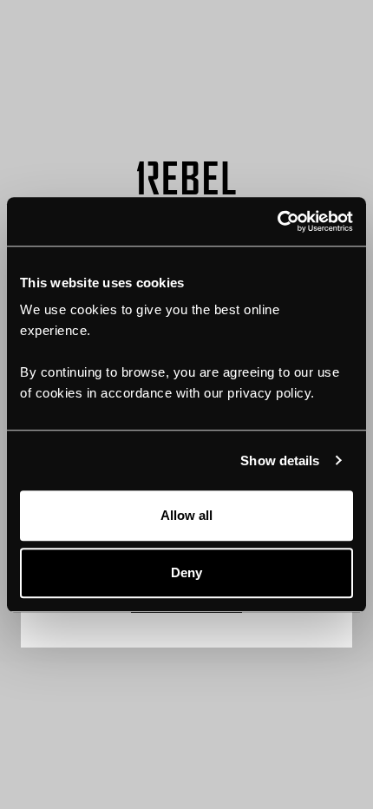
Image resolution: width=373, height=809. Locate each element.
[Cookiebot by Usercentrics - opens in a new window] (277, 221)
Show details (279, 460)
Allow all (186, 515)
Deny (186, 572)
